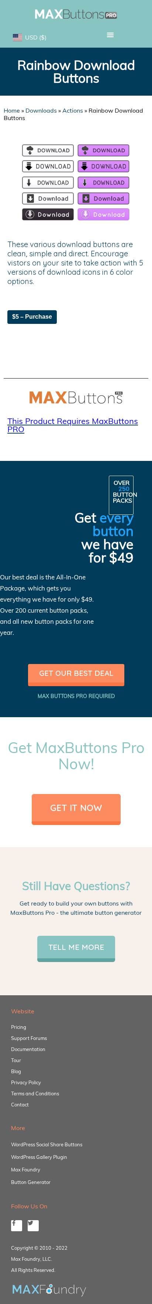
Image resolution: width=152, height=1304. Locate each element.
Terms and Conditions (35, 1093)
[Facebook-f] (16, 1225)
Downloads (41, 110)
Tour (16, 1060)
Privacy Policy (26, 1082)
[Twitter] (33, 1225)
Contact (20, 1105)
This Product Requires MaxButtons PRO (72, 425)
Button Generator (31, 1182)
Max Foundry (25, 1170)
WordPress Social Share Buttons (46, 1144)
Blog (16, 1071)
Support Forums (29, 1038)
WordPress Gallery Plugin (39, 1157)
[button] (110, 34)
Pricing (18, 1027)
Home (12, 110)
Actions (72, 110)
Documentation (28, 1049)
